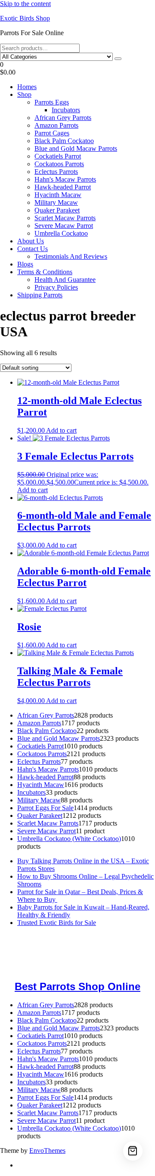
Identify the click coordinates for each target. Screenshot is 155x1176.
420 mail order (134, 945)
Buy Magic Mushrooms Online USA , (52, 937)
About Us (30, 241)
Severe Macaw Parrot (63, 225)
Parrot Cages (51, 133)
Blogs (25, 264)
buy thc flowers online (33, 952)
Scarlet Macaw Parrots (65, 217)
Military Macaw (56, 202)
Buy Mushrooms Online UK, (73, 945)
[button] (77, 68)
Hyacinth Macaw (57, 194)
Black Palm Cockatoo (64, 140)
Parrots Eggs (51, 102)
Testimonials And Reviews (70, 256)
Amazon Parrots (56, 125)
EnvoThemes (47, 1150)
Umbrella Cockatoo (61, 233)
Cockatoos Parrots (59, 164)
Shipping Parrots (39, 295)
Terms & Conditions (44, 271)
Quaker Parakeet (57, 210)
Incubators (66, 110)
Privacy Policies (56, 287)
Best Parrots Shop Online (77, 986)
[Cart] (133, 1151)
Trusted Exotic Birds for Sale (56, 922)
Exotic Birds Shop (25, 18)
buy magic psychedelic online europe (70, 956)
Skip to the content (25, 3)
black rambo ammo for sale (37, 968)
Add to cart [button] (61, 430)
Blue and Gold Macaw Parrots (75, 148)
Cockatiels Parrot (57, 156)
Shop (24, 94)
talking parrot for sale (121, 960)
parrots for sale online (97, 952)
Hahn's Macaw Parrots (65, 179)
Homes (27, 86)
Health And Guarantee (65, 279)
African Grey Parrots (62, 117)
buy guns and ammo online (114, 968)
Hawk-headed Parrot (62, 187)
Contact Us (32, 248)
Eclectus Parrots (56, 171)
